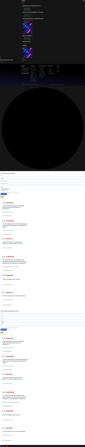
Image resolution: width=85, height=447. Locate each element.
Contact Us (24, 59)
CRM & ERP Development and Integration (28, 20)
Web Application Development (27, 8)
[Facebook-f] (22, 73)
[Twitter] (24, 73)
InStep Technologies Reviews (4, 198)
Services (23, 3)
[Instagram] (26, 73)
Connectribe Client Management (27, 39)
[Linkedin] (28, 73)
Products (23, 33)
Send (7, 446)
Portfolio (23, 58)
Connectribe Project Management (27, 38)
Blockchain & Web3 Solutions (27, 16)
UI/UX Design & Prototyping (27, 9)
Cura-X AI (25, 43)
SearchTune (25, 47)
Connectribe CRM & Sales (27, 37)
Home (23, 2)
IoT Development (26, 15)
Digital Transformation (26, 22)
